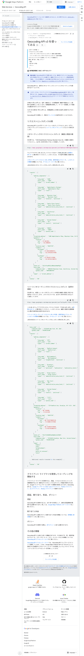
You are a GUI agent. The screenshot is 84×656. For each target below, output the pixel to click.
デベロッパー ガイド (49, 162)
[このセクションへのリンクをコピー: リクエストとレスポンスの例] (54, 122)
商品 (30, 2)
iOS (43, 614)
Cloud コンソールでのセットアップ (51, 81)
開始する (61, 7)
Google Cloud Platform (30, 640)
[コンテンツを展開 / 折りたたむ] (38, 50)
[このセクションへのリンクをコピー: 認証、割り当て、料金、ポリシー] (58, 495)
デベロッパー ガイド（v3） (26, 10)
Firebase (26, 638)
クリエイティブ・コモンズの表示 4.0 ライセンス (59, 566)
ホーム (29, 33)
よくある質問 (27, 612)
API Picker (26, 614)
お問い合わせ (72, 7)
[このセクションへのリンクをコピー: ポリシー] (35, 522)
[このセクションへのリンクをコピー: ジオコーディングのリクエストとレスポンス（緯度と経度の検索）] (32, 137)
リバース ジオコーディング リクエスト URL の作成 (42, 314)
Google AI (26, 643)
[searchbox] (11, 15)
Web (44, 617)
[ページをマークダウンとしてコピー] (42, 45)
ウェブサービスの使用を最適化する (32, 621)
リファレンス (39, 10)
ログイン (79, 2)
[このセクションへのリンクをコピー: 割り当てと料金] (40, 512)
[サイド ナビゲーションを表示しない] (19, 653)
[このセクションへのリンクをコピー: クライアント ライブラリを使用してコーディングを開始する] (36, 477)
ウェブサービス (47, 619)
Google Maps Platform (45, 33)
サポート (63, 617)
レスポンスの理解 (32, 316)
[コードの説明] (67, 145)
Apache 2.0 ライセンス (44, 567)
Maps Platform (17, 2)
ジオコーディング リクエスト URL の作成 (39, 160)
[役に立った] (70, 34)
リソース (48, 10)
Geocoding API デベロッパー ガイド (37, 539)
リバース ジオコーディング (54, 127)
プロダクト (35, 33)
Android (45, 612)
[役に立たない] (73, 34)
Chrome (26, 635)
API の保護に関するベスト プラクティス (32, 617)
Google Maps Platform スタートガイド (59, 505)
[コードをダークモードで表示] (70, 145)
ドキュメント (32, 35)
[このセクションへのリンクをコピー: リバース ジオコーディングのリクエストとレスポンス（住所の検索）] (34, 289)
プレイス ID (51, 115)
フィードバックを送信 (66, 42)
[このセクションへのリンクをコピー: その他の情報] (40, 531)
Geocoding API (20, 7)
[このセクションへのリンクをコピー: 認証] (32, 499)
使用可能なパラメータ (59, 160)
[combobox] (54, 1)
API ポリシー (50, 525)
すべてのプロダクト (29, 646)
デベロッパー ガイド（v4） (9, 10)
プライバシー (33, 652)
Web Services (7, 7)
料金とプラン (64, 612)
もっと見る (37, 2)
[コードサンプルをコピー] (73, 145)
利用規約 (63, 619)
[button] (39, 70)
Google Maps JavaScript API (58, 92)
